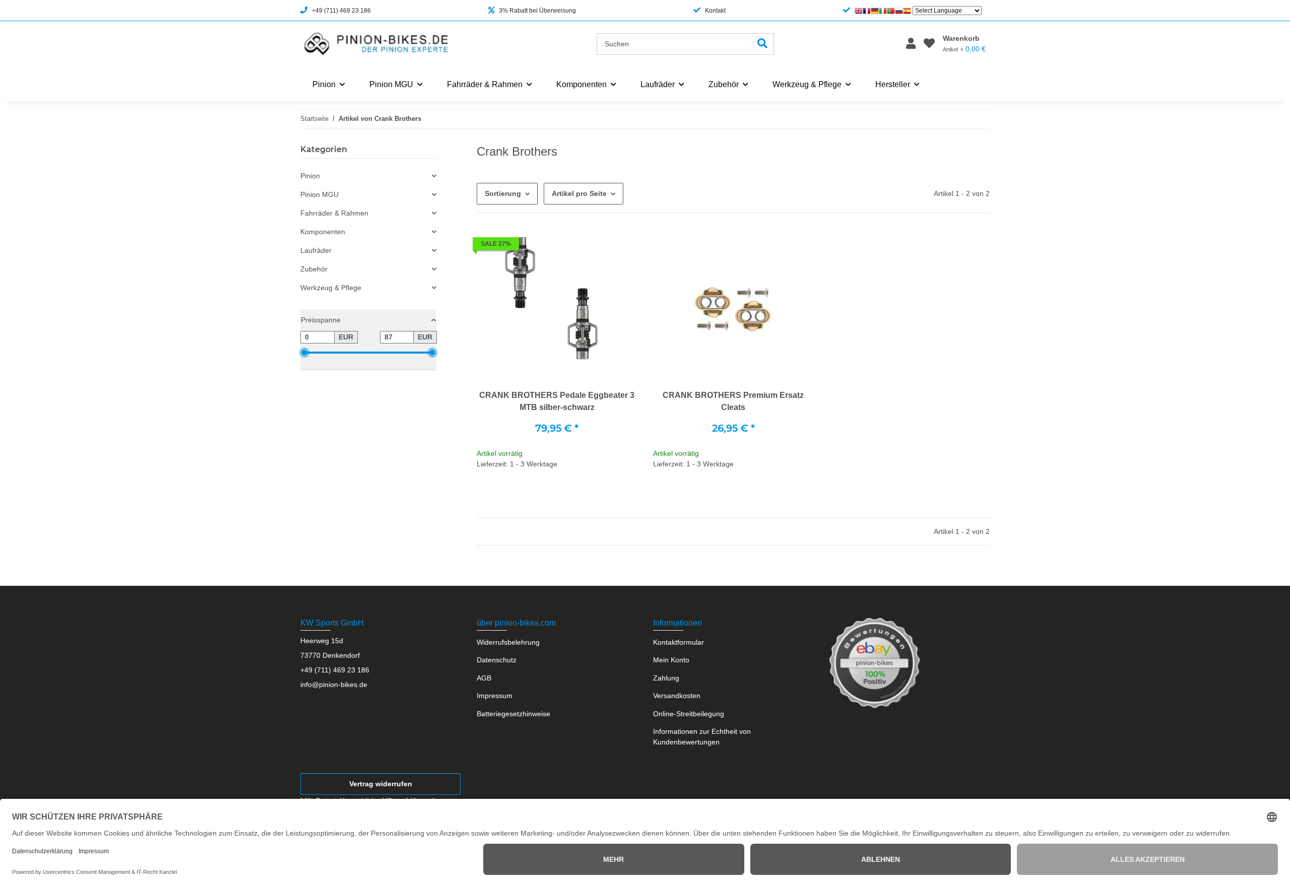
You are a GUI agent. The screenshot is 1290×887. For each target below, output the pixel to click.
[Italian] (883, 10)
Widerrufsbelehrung (508, 642)
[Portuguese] (891, 10)
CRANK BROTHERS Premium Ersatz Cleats (733, 401)
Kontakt (715, 10)
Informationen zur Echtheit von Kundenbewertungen (702, 736)
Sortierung (503, 193)
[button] (911, 44)
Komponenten (322, 232)
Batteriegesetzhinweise (513, 714)
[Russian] (899, 10)
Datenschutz (497, 660)
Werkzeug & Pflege (330, 288)
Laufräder (316, 250)
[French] (867, 10)
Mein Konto (671, 660)
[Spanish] (907, 10)
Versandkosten (676, 696)
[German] (875, 10)
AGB (484, 678)
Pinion (310, 176)
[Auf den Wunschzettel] (620, 246)
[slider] (304, 352)
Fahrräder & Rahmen (334, 213)
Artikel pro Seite (579, 193)
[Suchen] (762, 44)
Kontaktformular (678, 642)
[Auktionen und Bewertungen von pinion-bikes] (874, 662)
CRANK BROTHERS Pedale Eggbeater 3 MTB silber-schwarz (556, 401)
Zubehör (314, 269)
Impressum (494, 696)
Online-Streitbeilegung (688, 714)
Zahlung (666, 678)
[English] (859, 10)
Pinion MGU (319, 194)
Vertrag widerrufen (380, 784)
